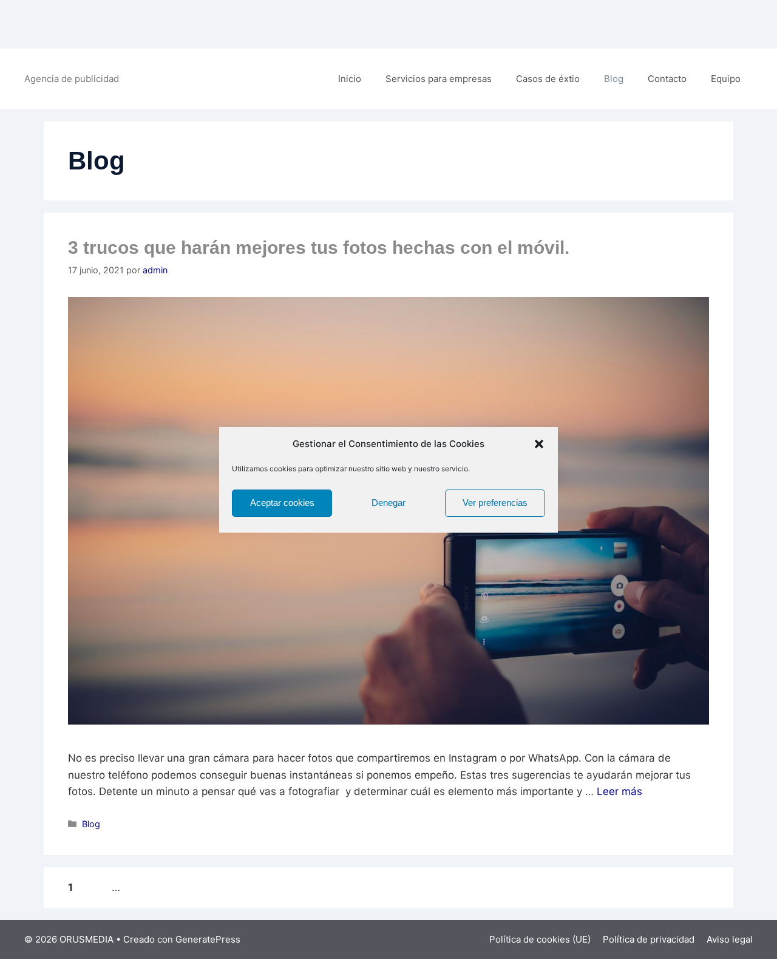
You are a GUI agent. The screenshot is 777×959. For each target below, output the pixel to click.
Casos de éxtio (548, 78)
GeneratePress (207, 939)
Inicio (349, 78)
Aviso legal (730, 939)
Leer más (619, 791)
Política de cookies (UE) (540, 939)
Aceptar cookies (282, 502)
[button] (539, 444)
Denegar (388, 502)
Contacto (667, 78)
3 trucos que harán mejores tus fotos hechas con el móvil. (318, 247)
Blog (613, 78)
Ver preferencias (495, 502)
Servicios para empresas (438, 78)
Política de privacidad (648, 939)
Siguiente (203, 887)
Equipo (726, 78)
